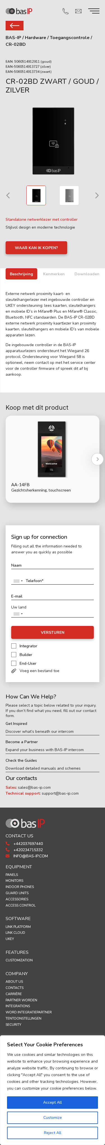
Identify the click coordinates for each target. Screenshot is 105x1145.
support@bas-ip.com (60, 793)
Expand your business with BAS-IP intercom (45, 749)
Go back (15, 25)
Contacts (15, 988)
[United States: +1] (17, 581)
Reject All (52, 1132)
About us (14, 981)
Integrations (18, 1006)
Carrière (14, 994)
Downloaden (86, 274)
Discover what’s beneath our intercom (40, 731)
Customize (52, 1117)
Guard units (17, 893)
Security (13, 1024)
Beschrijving (21, 274)
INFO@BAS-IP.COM (30, 856)
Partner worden (21, 1000)
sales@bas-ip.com (34, 787)
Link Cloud (15, 932)
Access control (21, 905)
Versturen (52, 632)
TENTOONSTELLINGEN (23, 1018)
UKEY (10, 939)
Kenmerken (54, 274)
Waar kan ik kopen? (36, 248)
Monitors (14, 880)
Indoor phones (20, 887)
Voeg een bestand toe (39, 670)
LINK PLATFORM (18, 927)
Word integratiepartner (29, 1012)
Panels (12, 875)
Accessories (17, 899)
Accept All (52, 1102)
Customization (19, 960)
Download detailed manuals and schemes (43, 768)
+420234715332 (27, 850)
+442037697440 (27, 843)
